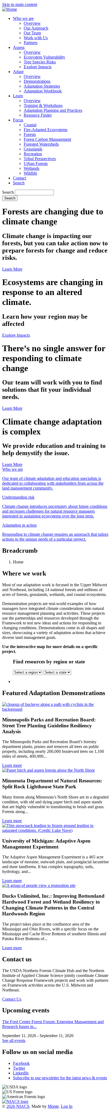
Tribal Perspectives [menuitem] (40, 158)
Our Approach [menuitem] (36, 28)
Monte (53, 1106)
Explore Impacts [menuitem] (37, 66)
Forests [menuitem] (30, 134)
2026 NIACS (17, 1106)
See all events (13, 1040)
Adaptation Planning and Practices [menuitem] (53, 110)
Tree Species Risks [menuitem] (40, 62)
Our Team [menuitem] (32, 33)
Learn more (12, 765)
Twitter (19, 1068)
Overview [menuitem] (32, 23)
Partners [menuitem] (30, 42)
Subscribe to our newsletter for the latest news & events (60, 1078)
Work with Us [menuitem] (36, 37)
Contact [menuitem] (19, 178)
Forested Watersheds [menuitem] (41, 144)
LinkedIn (21, 1073)
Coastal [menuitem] (30, 125)
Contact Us (11, 999)
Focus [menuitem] (18, 120)
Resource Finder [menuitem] (38, 115)
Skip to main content (19, 4)
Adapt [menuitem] (18, 71)
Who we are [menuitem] (23, 18)
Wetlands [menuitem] (31, 168)
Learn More (12, 269)
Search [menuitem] (19, 183)
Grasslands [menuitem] (33, 149)
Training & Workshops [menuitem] (43, 105)
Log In (66, 1106)
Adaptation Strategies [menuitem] (42, 86)
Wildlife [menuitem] (30, 173)
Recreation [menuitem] (33, 154)
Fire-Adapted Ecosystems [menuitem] (45, 129)
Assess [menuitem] (19, 47)
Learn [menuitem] (18, 96)
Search (8, 192)
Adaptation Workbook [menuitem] (43, 91)
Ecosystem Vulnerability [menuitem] (44, 57)
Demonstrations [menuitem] (37, 81)
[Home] (9, 9)
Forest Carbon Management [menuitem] (47, 139)
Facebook (21, 1063)
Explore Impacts (16, 335)
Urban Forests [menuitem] (36, 163)
